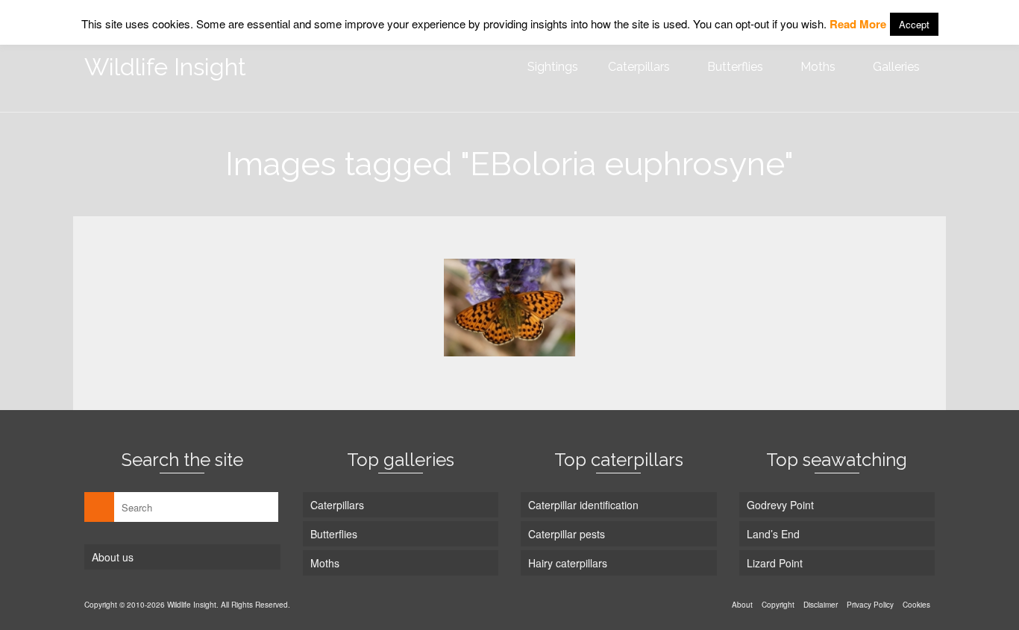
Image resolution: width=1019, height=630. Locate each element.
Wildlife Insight (165, 67)
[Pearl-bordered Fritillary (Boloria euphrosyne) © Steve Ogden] (509, 307)
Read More (858, 23)
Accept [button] (914, 24)
